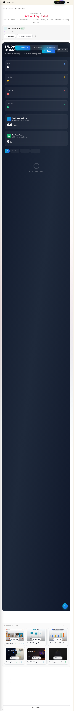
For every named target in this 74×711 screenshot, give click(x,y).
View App (15, 639)
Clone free (15, 658)
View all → (65, 626)
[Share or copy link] (35, 36)
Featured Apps (36, 13)
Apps (3, 9)
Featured (10, 9)
